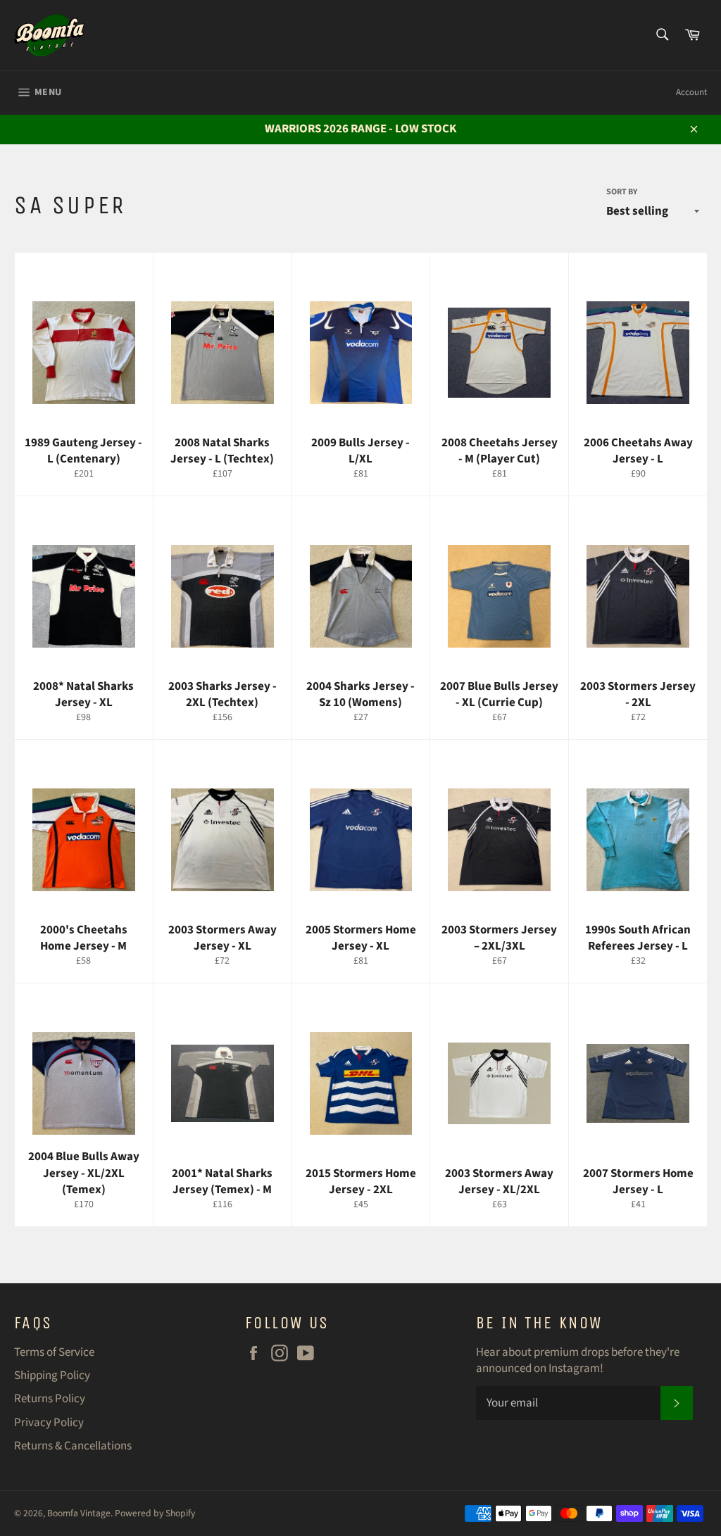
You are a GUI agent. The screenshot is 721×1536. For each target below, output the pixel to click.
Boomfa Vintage (79, 1513)
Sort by (621, 192)
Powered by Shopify (155, 1513)
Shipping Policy (52, 1375)
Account (691, 92)
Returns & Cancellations (73, 1445)
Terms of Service (54, 1352)
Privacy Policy (49, 1422)
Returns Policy (49, 1398)
